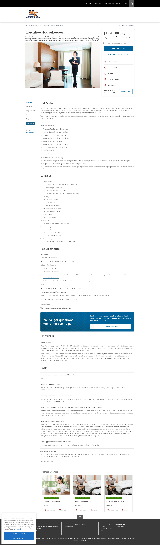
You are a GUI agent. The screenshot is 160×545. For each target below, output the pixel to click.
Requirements (30, 111)
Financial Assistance (106, 529)
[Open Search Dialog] (131, 3)
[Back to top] (80, 524)
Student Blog (120, 527)
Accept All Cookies (19, 533)
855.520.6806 (30, 133)
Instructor (29, 115)
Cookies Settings (18, 538)
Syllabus (29, 107)
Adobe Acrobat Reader (51, 278)
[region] (18, 528)
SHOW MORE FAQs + (47, 461)
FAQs (27, 119)
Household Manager (52, 501)
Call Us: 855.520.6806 (126, 25)
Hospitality (46, 25)
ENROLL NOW (118, 48)
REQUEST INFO (126, 92)
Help (102, 531)
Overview (29, 102)
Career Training (68, 527)
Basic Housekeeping (83, 501)
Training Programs (35, 25)
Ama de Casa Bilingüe (115, 501)
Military (103, 527)
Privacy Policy (83, 540)
